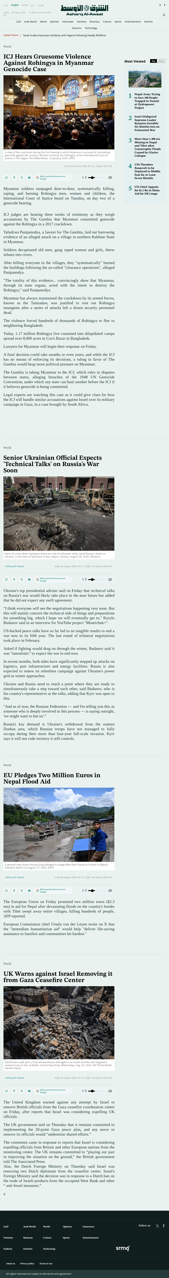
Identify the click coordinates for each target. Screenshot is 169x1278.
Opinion (54, 21)
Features (77, 28)
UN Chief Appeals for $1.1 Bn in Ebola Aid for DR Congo (147, 190)
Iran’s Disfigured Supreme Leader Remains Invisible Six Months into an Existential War (147, 123)
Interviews (68, 21)
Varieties (81, 21)
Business (95, 21)
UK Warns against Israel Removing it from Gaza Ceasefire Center (58, 977)
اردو (32, 5)
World (43, 21)
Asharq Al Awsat (14, 566)
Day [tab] (153, 61)
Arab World (30, 21)
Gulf (18, 21)
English (15, 5)
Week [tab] (161, 61)
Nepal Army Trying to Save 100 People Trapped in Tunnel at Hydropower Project (147, 101)
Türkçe (25, 5)
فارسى (40, 5)
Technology (91, 28)
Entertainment (133, 21)
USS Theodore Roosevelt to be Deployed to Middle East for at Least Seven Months (147, 171)
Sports (118, 21)
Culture (107, 21)
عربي (5, 5)
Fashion (148, 21)
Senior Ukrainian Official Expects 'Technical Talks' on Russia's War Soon (63, 35)
